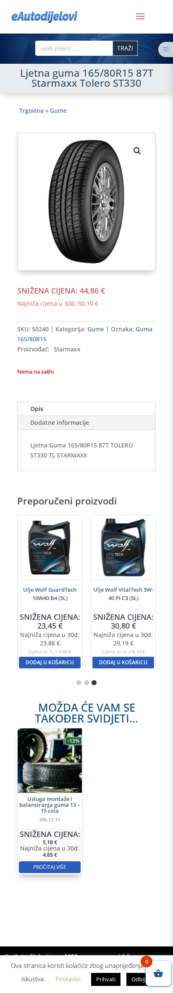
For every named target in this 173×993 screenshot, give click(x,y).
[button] (137, 151)
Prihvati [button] (105, 979)
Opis (36, 409)
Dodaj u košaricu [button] (50, 662)
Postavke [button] (68, 979)
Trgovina (31, 110)
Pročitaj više (49, 867)
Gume (58, 110)
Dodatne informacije (59, 422)
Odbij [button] (138, 979)
